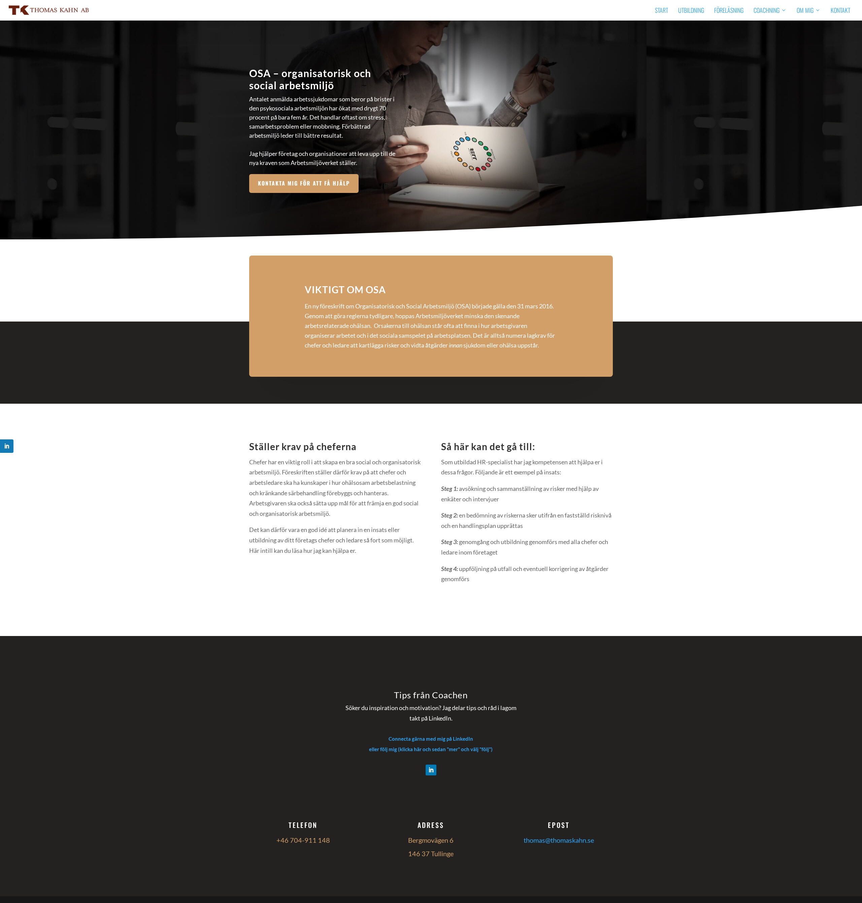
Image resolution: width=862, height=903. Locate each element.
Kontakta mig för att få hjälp (304, 183)
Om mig (805, 10)
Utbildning (691, 10)
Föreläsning (728, 10)
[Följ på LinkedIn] (431, 770)
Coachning (767, 10)
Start (661, 10)
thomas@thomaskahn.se (559, 840)
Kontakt (840, 10)
